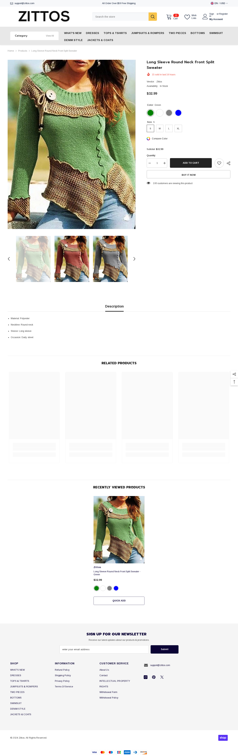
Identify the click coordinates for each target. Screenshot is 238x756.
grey (109, 588)
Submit (164, 649)
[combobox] (120, 16)
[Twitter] (162, 677)
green (96, 588)
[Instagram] (145, 677)
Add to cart (191, 163)
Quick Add (119, 600)
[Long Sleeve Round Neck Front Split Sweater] (119, 529)
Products (22, 51)
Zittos (159, 81)
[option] (72, 144)
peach (103, 588)
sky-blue (116, 588)
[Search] (124, 16)
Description (114, 306)
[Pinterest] (154, 677)
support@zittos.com (24, 3)
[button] (9, 259)
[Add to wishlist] (219, 163)
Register (223, 14)
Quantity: (151, 155)
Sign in (211, 15)
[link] (34, 449)
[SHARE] (227, 163)
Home (11, 51)
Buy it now (189, 175)
